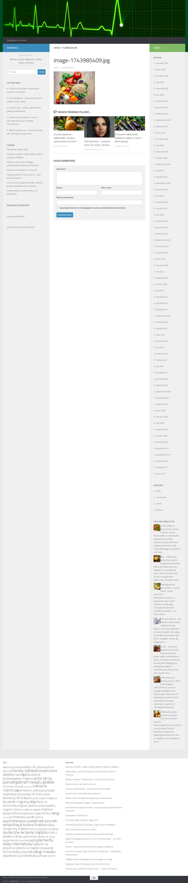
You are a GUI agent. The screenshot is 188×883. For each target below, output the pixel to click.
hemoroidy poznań (13, 786)
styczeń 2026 (161, 101)
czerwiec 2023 (162, 189)
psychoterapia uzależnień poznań (30, 821)
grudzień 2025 (162, 107)
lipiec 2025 (160, 132)
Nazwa (59, 188)
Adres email (106, 188)
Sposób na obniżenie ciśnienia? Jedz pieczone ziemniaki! (90, 834)
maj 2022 (160, 271)
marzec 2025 (161, 158)
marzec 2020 (161, 436)
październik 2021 (163, 316)
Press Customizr (34, 881)
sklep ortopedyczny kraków (44, 829)
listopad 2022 (162, 234)
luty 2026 (160, 95)
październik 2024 (163, 164)
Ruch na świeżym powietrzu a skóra (81, 829)
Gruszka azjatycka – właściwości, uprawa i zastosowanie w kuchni (65, 138)
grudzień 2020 (162, 379)
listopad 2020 (162, 385)
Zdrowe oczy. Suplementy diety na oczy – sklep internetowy (91, 868)
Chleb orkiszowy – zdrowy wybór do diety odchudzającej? (170, 680)
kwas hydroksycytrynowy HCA (29, 792)
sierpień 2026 (162, 63)
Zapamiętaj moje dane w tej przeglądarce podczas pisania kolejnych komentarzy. (93, 208)
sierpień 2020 (162, 404)
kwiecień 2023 (162, 202)
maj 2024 (160, 170)
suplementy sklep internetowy (28, 842)
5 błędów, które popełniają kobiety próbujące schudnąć (89, 859)
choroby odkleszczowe (29, 770)
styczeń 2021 (161, 372)
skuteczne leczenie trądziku (25, 832)
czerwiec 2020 (162, 417)
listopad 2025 (162, 114)
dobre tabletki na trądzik (30, 773)
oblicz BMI (6, 817)
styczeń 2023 (161, 221)
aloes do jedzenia (13, 767)
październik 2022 (163, 240)
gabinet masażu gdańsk (34, 782)
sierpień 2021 (162, 328)
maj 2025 (160, 145)
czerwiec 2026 (162, 76)
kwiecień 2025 (162, 151)
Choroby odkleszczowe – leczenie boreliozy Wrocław (88, 789)
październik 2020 (163, 391)
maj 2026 (160, 82)
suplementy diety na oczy (38, 836)
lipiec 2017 (160, 473)
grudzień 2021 (162, 303)
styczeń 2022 (161, 297)
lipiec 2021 (160, 335)
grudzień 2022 (162, 227)
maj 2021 (160, 347)
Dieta (158, 491)
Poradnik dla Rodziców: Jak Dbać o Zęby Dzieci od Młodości (90, 825)
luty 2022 (160, 290)
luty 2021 (160, 366)
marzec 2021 (161, 360)
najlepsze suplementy (35, 813)
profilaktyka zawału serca (26, 817)
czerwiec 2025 (162, 139)
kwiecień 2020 (162, 429)
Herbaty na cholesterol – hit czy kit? (22, 170)
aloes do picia (33, 767)
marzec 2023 (161, 208)
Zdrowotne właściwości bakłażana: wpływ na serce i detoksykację (128, 138)
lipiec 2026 (160, 69)
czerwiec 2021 (162, 341)
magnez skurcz (12, 809)
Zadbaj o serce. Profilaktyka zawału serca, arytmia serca (89, 798)
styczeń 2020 (161, 442)
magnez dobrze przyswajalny (36, 806)
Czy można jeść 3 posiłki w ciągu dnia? (82, 820)
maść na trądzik (31, 809)
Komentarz (61, 169)
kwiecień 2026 (162, 88)
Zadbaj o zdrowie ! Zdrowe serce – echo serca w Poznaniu (90, 779)
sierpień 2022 (162, 252)
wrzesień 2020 (162, 398)
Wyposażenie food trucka (76, 815)
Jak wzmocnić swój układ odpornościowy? (83, 793)
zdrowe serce (46, 856)
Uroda (158, 503)
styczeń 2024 (161, 177)
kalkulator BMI (28, 787)
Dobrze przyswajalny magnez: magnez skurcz (85, 803)
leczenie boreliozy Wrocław (26, 796)
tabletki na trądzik (27, 848)
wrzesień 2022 (162, 246)
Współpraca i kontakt (16, 40)
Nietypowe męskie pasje (17, 149)
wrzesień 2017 (162, 461)
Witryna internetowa (64, 197)
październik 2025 (163, 120)
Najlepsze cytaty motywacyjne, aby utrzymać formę (88, 864)
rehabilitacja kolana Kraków (25, 824)
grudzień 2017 (162, 448)
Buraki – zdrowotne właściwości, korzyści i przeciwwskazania (169, 649)
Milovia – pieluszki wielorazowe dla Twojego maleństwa (89, 847)
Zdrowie (159, 510)
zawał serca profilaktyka (20, 855)
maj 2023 (160, 196)
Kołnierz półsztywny (34, 790)
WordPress (15, 881)
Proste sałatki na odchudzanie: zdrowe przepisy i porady (169, 529)
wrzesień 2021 (162, 322)
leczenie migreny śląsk (20, 802)
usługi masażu (44, 851)
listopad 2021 (162, 309)
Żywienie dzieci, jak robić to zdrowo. (81, 784)
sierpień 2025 (162, 126)
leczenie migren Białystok (43, 798)
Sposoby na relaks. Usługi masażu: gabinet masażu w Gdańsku (92, 767)
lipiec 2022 (160, 259)
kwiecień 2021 (162, 353)
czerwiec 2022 (162, 265)
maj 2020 (160, 423)
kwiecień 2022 (162, 278)
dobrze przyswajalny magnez (22, 776)
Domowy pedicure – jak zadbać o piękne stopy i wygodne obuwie (170, 622)
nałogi (54, 813)
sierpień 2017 (162, 467)
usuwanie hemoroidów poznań (28, 850)
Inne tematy (161, 497)
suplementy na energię (18, 840)
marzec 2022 (161, 284)
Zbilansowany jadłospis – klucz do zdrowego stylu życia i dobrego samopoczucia (22, 120)
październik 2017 (163, 455)
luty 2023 (160, 215)
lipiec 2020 (160, 410)
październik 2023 (163, 183)
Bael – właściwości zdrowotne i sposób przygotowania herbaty (170, 560)
